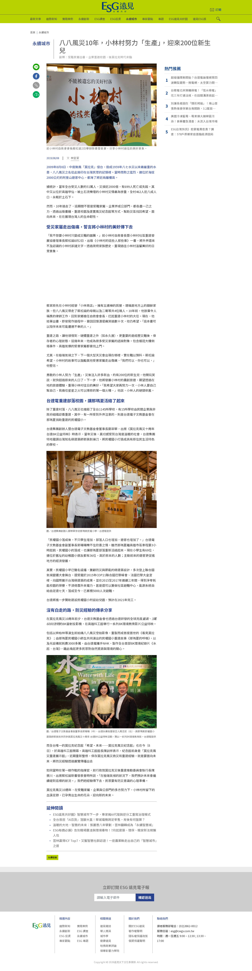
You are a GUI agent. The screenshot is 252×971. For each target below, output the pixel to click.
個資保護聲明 (137, 941)
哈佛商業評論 (108, 946)
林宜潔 (75, 158)
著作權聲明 (135, 931)
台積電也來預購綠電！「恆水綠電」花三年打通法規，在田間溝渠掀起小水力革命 (194, 93)
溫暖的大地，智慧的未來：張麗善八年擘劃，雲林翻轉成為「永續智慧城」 (104, 825)
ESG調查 (99, 19)
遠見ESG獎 (199, 19)
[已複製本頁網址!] (36, 88)
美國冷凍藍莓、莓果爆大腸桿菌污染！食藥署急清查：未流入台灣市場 (194, 118)
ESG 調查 (82, 931)
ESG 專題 (82, 941)
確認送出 (144, 897)
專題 (161, 19)
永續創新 (83, 19)
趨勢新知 (51, 19)
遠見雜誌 (105, 926)
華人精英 (105, 931)
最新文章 (35, 19)
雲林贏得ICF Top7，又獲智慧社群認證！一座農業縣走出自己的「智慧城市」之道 (105, 843)
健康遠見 (105, 941)
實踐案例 (67, 19)
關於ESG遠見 (137, 926)
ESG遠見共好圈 (178, 19)
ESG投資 (115, 19)
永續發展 (52, 857)
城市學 (104, 936)
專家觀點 (147, 19)
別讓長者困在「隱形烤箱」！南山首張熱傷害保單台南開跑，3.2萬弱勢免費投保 (194, 106)
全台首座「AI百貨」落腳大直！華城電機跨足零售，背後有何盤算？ (99, 819)
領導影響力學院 (109, 951)
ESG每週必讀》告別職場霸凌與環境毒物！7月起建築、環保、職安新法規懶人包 (104, 833)
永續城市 (131, 19)
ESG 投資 (65, 936)
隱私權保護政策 (138, 936)
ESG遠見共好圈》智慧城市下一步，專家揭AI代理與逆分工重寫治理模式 (102, 814)
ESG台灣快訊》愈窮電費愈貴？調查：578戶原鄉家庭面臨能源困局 (192, 131)
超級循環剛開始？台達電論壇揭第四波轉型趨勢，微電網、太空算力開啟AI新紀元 (194, 80)
